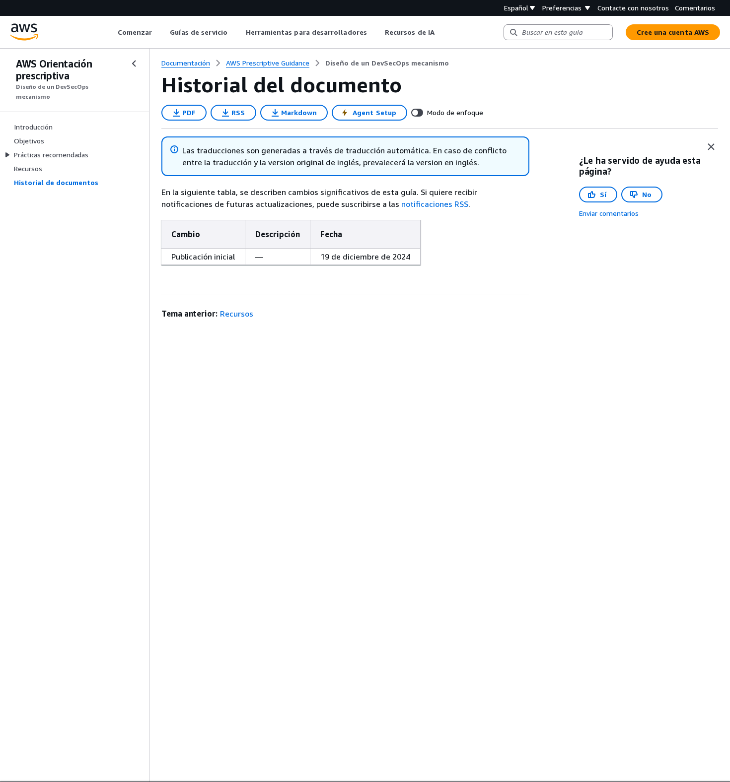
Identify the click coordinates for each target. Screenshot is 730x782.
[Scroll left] (110, 32)
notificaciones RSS (434, 204)
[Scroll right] (442, 32)
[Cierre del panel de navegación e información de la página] (711, 147)
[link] (387, 63)
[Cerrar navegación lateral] (134, 63)
